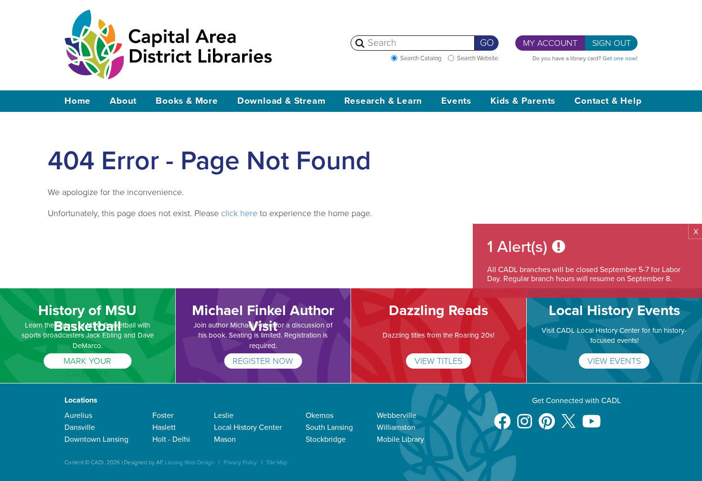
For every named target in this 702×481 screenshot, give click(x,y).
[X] (568, 417)
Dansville (79, 427)
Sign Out (611, 43)
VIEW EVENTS (614, 361)
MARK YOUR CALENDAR (87, 362)
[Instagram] (524, 417)
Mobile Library (400, 439)
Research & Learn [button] (383, 101)
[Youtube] (591, 417)
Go (487, 43)
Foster (162, 415)
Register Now (263, 361)
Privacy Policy (240, 462)
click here (239, 213)
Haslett (164, 427)
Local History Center (248, 427)
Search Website (477, 58)
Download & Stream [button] (281, 101)
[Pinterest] (547, 417)
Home (77, 101)
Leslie (224, 415)
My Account (550, 43)
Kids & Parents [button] (522, 101)
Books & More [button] (187, 101)
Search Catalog (420, 58)
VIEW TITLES (438, 361)
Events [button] (456, 101)
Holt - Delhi (171, 439)
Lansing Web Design (189, 462)
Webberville (396, 415)
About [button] (123, 101)
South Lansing (329, 427)
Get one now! (620, 58)
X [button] (695, 232)
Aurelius (78, 415)
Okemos (319, 415)
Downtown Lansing (96, 439)
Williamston (396, 427)
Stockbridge (326, 439)
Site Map (276, 462)
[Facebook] (502, 417)
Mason (225, 439)
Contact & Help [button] (607, 101)
